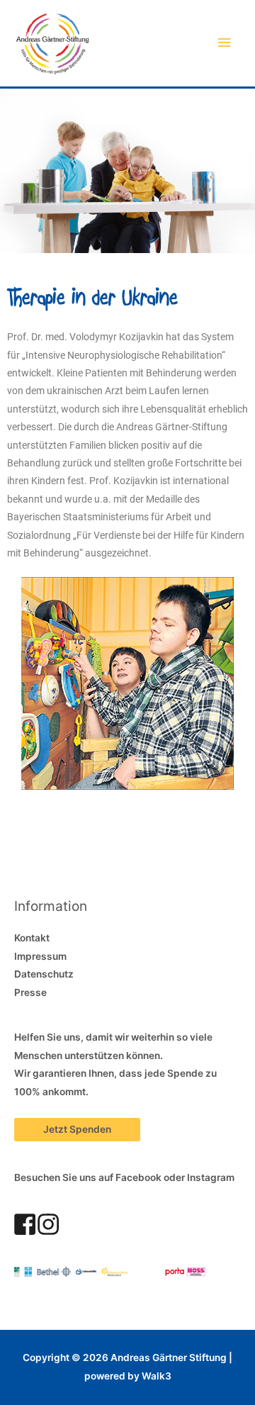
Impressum (40, 956)
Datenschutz (44, 974)
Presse (30, 992)
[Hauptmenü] (224, 43)
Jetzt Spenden (77, 1129)
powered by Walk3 (127, 1376)
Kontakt (32, 938)
